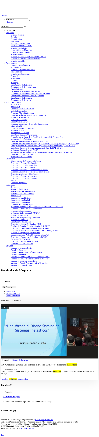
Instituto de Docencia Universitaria (24, 135)
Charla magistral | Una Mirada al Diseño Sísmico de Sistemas (41, 364)
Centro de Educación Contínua (22, 113)
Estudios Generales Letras (20, 44)
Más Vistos (10, 291)
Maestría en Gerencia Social (21, 248)
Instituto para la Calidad (20, 133)
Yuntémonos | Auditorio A (21, 198)
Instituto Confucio (17, 130)
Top (2, 435)
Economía (14, 76)
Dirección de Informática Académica (25, 165)
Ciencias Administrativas (20, 74)
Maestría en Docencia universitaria (24, 261)
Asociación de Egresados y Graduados (25, 217)
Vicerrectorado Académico (21, 211)
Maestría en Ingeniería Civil (21, 265)
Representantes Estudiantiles (21, 157)
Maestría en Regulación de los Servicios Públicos (29, 259)
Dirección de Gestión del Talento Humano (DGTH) (30, 228)
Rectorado (14, 187)
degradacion (23, 379)
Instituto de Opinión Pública (21, 139)
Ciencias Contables (18, 61)
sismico (5, 379)
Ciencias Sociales (17, 35)
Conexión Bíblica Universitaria (22, 128)
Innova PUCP (16, 196)
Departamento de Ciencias (21, 100)
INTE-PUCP (16, 104)
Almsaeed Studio (27, 428)
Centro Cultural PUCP (19, 122)
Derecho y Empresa (18, 254)
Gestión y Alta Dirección (20, 52)
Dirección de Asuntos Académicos (24, 176)
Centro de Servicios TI (44, 420)
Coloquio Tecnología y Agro (21, 204)
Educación (15, 41)
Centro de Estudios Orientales (22, 154)
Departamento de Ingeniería (21, 85)
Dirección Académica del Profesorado (25, 174)
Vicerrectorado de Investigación (23, 191)
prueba (13, 180)
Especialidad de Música (20, 117)
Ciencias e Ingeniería (19, 48)
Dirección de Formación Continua (24, 178)
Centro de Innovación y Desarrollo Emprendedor (29, 124)
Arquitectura (15, 78)
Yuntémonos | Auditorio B (21, 200)
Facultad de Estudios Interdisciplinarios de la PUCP (30, 226)
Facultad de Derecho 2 (19, 220)
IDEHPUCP (15, 107)
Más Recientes (8, 287)
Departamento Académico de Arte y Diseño (27, 96)
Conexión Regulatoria (19, 183)
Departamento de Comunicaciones (24, 87)
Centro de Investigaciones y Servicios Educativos (29, 141)
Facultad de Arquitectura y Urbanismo (25, 233)
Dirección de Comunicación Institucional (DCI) (29, 237)
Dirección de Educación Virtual (23, 167)
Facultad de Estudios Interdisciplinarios (25, 59)
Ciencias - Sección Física (20, 65)
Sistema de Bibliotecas (19, 189)
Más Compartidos (13, 296)
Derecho (14, 37)
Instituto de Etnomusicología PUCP (24, 150)
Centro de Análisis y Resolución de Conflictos (28, 115)
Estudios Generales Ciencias (21, 46)
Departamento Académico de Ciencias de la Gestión (30, 94)
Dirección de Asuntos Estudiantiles (24, 163)
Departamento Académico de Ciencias (25, 91)
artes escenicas (16, 72)
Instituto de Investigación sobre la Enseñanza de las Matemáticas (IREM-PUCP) (41, 152)
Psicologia (14, 83)
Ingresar (9, 22)
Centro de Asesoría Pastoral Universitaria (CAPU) (30, 235)
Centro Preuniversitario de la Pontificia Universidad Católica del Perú (37, 137)
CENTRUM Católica (19, 120)
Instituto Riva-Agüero (19, 111)
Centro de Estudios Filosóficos (22, 109)
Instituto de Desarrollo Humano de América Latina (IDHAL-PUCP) (37, 148)
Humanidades (16, 67)
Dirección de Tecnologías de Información (26, 209)
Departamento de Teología (21, 222)
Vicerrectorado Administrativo (22, 194)
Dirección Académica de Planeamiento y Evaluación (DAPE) (34, 230)
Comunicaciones (17, 39)
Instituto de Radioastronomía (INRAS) (25, 213)
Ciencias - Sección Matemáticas (23, 70)
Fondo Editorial (17, 89)
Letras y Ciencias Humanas (21, 50)
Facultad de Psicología (19, 215)
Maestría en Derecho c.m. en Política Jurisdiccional (30, 257)
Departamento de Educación (21, 98)
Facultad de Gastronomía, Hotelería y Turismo (28, 57)
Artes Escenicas (17, 54)
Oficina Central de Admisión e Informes (26, 161)
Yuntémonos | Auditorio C (21, 202)
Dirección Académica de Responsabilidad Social (29, 170)
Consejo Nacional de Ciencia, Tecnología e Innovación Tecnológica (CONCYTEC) (43, 146)
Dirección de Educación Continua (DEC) (26, 224)
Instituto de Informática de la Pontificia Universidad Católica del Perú (37, 207)
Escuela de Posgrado (18, 250)
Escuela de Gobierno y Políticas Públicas (26, 252)
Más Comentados (13, 294)
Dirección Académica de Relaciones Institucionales (30, 172)
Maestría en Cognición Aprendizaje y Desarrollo (29, 263)
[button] (4, 15)
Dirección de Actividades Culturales (24, 241)
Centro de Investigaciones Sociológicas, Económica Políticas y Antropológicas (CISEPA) (45, 144)
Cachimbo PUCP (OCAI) (20, 239)
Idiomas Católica (17, 126)
